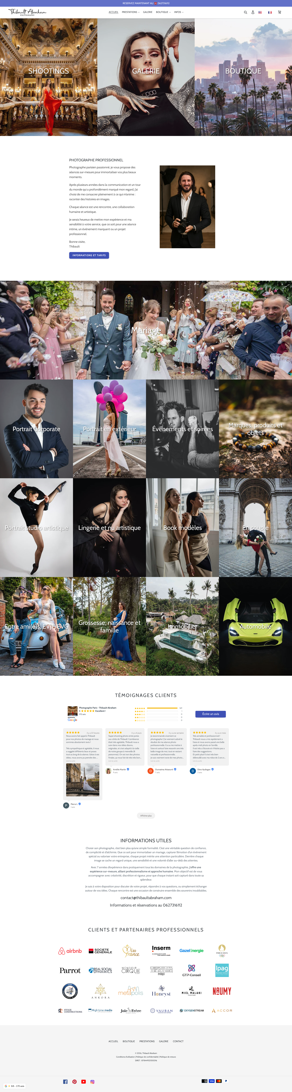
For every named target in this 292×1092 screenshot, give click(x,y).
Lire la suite (70, 761)
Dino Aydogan (203, 769)
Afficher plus (146, 815)
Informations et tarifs (89, 255)
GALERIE (163, 1041)
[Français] (271, 12)
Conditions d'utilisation (125, 1057)
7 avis (157, 772)
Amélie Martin (119, 769)
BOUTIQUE (129, 1041)
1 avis (73, 807)
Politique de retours (168, 1057)
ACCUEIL (113, 1041)
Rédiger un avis (211, 714)
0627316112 (172, 905)
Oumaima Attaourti (164, 769)
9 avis (115, 772)
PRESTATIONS (147, 1041)
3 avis (199, 772)
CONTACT (178, 1041)
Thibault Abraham (149, 1053)
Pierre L (74, 804)
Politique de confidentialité (147, 1057)
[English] (260, 12)
